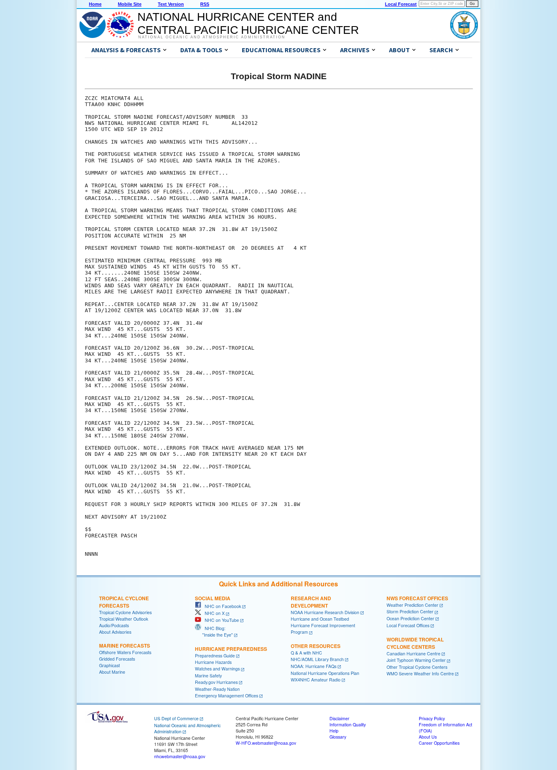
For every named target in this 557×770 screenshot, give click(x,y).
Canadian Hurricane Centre (413, 653)
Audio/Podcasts (114, 625)
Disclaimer (339, 718)
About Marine (112, 672)
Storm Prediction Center (410, 611)
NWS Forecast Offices (417, 598)
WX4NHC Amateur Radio (315, 680)
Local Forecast (401, 4)
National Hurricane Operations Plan (325, 673)
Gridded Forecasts (117, 659)
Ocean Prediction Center (410, 618)
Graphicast (109, 665)
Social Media (212, 598)
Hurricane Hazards (213, 662)
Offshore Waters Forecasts (125, 652)
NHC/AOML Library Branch (317, 659)
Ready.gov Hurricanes (216, 682)
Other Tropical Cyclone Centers (417, 667)
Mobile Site (129, 4)
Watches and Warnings (217, 669)
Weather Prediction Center (412, 605)
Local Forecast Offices (408, 625)
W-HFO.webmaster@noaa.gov (266, 743)
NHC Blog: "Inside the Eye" (214, 631)
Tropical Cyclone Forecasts (124, 602)
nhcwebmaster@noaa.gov (179, 756)
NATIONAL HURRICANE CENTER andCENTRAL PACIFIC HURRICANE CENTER (248, 23)
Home (95, 4)
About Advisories (115, 632)
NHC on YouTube (220, 620)
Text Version (171, 4)
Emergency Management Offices (226, 695)
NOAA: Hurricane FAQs (313, 666)
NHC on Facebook (221, 606)
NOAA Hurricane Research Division (325, 612)
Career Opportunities (439, 743)
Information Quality (347, 724)
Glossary (337, 737)
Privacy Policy (432, 718)
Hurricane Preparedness (231, 648)
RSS (204, 4)
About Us (428, 737)
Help (333, 731)
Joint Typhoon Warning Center (416, 660)
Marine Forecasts (124, 645)
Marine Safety (208, 675)
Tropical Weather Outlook (123, 619)
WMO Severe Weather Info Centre (420, 673)
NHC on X (213, 613)
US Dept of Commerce (176, 718)
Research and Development (311, 602)
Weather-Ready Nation (217, 689)
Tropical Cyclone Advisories (125, 612)
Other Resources (315, 646)
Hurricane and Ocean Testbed (320, 619)
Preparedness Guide (215, 655)
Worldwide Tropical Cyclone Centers (415, 643)
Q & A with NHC (306, 653)
